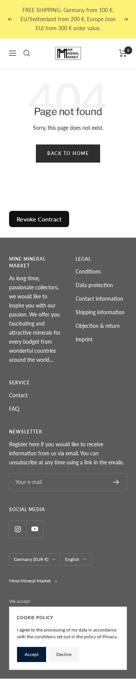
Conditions (88, 271)
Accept (32, 654)
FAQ (14, 409)
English (72, 559)
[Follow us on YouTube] (34, 529)
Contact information (99, 298)
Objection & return (98, 326)
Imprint (84, 339)
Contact (18, 395)
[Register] (116, 482)
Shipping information (100, 312)
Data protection (94, 285)
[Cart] (123, 53)
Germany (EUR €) (31, 559)
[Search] (26, 53)
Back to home (68, 153)
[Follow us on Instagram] (17, 529)
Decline (63, 654)
